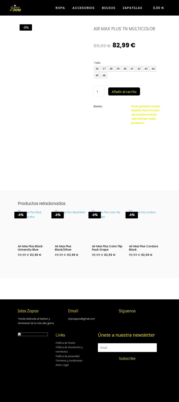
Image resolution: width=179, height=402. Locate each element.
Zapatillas (132, 8)
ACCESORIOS (83, 8)
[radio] (97, 68)
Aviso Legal (62, 365)
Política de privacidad (67, 356)
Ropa (60, 8)
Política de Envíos (65, 342)
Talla (97, 62)
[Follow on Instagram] (120, 319)
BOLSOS (108, 8)
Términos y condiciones (69, 360)
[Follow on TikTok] (127, 319)
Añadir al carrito (124, 91)
